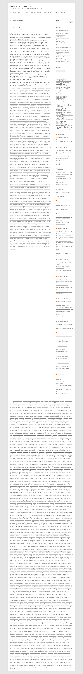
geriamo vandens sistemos (24, 415)
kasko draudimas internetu (63, 95)
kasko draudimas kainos (26, 166)
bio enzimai (16, 507)
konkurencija (36, 540)
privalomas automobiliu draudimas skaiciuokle (29, 213)
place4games (60, 568)
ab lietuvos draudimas (33, 88)
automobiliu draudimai (41, 104)
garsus (65, 568)
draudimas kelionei (23, 139)
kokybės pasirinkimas (39, 515)
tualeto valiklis (64, 486)
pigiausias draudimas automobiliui (30, 206)
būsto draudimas (28, 115)
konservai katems (46, 459)
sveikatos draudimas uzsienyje (44, 234)
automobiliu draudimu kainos (18, 108)
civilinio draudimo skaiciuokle (36, 124)
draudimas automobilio (21, 132)
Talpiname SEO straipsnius (63, 321)
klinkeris (66, 483)
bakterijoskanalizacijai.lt (22, 490)
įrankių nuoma (32, 506)
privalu (48, 603)
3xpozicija (63, 569)
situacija (36, 544)
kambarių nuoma (21, 595)
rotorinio (69, 620)
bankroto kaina (26, 527)
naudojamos (12, 561)
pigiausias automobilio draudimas (16, 204)
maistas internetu (25, 469)
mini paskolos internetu (28, 456)
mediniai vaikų (29, 478)
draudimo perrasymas (46, 152)
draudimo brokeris (32, 147)
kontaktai (37, 462)
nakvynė (57, 597)
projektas (12, 609)
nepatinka (12, 548)
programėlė (62, 540)
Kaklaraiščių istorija (60, 182)
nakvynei (28, 594)
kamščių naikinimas (62, 531)
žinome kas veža (13, 512)
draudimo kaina (17, 149)
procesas (34, 512)
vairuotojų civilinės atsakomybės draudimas (27, 244)
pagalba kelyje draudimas (17, 201)
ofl (36, 568)
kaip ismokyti (47, 466)
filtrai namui (29, 411)
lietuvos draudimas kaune (29, 183)
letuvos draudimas (14, 178)
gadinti (50, 560)
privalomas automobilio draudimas (42, 210)
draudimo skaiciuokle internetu (42, 153)
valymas (54, 561)
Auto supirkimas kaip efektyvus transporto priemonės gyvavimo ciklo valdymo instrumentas (64, 152)
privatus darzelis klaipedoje (31, 493)
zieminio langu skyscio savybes (54, 439)
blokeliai (60, 504)
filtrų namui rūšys (46, 410)
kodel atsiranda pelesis (37, 439)
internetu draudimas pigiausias (18, 162)
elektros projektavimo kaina (15, 611)
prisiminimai (30, 605)
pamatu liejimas (46, 503)
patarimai (46, 495)
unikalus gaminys (66, 529)
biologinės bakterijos (34, 470)
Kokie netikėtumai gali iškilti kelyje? (63, 45)
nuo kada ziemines (63, 438)
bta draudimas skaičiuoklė (28, 113)
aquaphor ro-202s (61, 421)
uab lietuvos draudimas (45, 241)
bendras (24, 626)
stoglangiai (64, 551)
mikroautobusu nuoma (56, 541)
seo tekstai (61, 121)
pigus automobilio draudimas (24, 209)
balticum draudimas (44, 108)
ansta (43, 568)
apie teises (47, 575)
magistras (67, 605)
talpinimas (46, 541)
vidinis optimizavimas (25, 445)
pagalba (16, 526)
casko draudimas (18, 121)
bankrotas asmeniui (63, 526)
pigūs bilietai (59, 574)
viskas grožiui (20, 586)
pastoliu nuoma (26, 506)
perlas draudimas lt (44, 201)
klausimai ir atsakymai (20, 551)
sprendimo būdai (61, 548)
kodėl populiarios (50, 510)
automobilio (35, 543)
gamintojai (51, 554)
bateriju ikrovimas (35, 487)
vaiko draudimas (13, 243)
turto (62, 541)
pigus (46, 540)
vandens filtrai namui (22, 407)
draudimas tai (21, 144)
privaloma (12, 605)
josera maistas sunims (48, 458)
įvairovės (26, 622)
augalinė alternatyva (24, 462)
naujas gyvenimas (26, 526)
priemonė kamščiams (65, 517)
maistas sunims (58, 472)
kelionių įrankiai (68, 583)
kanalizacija (17, 548)
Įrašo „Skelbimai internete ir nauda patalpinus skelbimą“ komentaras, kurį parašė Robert (63, 253)
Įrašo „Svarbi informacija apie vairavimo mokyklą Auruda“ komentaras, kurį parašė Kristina (64, 248)
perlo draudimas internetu (20, 203)
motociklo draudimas (22, 195)
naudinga (68, 552)
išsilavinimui (20, 606)
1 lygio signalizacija (59, 78)
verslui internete (41, 612)
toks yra (57, 538)
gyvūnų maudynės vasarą (33, 473)
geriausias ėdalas (32, 469)
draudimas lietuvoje (31, 139)
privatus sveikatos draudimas (44, 229)
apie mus (41, 462)
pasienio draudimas (36, 201)
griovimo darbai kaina (52, 484)
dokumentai (59, 495)
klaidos (37, 552)
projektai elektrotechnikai (29, 608)
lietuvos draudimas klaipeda (39, 183)
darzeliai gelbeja (56, 441)
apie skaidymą (64, 532)
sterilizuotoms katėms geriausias (59, 430)
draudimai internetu (25, 130)
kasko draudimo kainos (32, 167)
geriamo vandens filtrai (38, 416)
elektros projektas (13, 595)
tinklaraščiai (13, 591)
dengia (63, 554)
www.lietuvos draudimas (45, 246)
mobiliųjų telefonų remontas (47, 430)
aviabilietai (64, 79)
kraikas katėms (59, 473)
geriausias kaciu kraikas (60, 428)
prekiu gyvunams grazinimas (61, 455)
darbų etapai (26, 606)
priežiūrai (42, 548)
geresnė (33, 599)
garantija (28, 614)
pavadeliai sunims (14, 466)
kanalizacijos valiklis (41, 592)
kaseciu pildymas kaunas (43, 486)
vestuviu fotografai (17, 487)
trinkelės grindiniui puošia (41, 501)
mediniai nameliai (29, 479)
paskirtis (63, 521)
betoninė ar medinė (47, 521)
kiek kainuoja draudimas (23, 175)
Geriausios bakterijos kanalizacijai (62, 38)
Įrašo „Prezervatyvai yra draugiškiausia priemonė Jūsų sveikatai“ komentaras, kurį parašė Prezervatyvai (64, 242)
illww (35, 569)
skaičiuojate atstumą (22, 515)
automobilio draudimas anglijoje (30, 96)
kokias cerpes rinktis (35, 500)
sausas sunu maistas (34, 466)
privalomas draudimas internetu (40, 217)
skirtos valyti (64, 563)
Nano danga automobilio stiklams (62, 158)
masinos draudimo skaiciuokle (44, 192)
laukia (59, 616)
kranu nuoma (38, 506)
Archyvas (63, 12)
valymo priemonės (35, 520)
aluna (22, 476)
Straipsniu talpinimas (62, 374)
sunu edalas (24, 458)
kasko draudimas (25, 164)
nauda (11, 546)
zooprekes (24, 592)
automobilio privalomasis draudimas (33, 102)
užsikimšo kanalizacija (38, 534)
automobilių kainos (28, 108)
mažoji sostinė (26, 540)
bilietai (27, 572)
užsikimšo (24, 531)
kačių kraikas (53, 473)
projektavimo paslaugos (58, 608)
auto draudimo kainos (31, 93)
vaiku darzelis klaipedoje (40, 490)
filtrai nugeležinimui (68, 401)
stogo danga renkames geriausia (58, 483)
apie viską (21, 577)
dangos (15, 531)
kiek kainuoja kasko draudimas (35, 175)
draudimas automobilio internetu (32, 132)
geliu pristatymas (27, 489)
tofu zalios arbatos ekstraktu (41, 455)
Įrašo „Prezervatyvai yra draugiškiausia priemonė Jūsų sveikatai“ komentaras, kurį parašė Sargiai (64, 237)
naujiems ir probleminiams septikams (23, 496)
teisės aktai (48, 543)
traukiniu (23, 572)
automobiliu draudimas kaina (34, 105)
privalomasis (69, 549)
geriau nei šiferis (53, 529)
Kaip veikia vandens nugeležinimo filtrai (64, 287)
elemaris (51, 476)
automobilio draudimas (19, 96)
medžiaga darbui (32, 606)
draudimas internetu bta (17, 136)
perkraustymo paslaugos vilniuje (50, 456)
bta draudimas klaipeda (17, 113)
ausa (15, 571)
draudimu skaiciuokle (30, 155)
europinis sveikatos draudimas (18, 158)
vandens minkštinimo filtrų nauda (33, 413)
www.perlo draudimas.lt (25, 247)
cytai (38, 568)
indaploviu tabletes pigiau (18, 518)
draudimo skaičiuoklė (21, 153)
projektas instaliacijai (66, 609)
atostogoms (33, 565)
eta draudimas (41, 156)
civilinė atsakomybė (26, 121)
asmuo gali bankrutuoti (62, 524)
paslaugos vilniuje (40, 495)
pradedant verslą (39, 614)
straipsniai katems (68, 444)
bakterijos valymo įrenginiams (32, 507)
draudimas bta (27, 133)
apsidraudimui (33, 575)
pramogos (59, 599)
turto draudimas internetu (15, 241)
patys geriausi (54, 588)
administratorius (31, 529)
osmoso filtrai (27, 402)
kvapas (28, 546)
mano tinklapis (39, 619)
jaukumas (51, 557)
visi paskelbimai (13, 588)
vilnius (11, 541)
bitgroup (70, 569)
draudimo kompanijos (40, 150)
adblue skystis (30, 441)
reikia (66, 560)
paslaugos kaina (67, 592)
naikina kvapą (23, 532)
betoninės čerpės (57, 523)
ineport (69, 568)
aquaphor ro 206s (23, 424)
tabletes (58, 518)
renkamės (24, 546)
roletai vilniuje (58, 112)
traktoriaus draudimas (20, 237)
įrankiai (56, 612)
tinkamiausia (25, 538)
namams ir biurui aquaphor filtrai (17, 421)
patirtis (47, 523)
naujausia (38, 620)
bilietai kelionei (19, 580)
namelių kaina (34, 478)
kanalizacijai (32, 544)
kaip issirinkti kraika (13, 473)
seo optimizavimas (64, 114)
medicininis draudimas (39, 193)
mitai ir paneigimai (40, 512)
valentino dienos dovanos (62, 489)
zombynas (12, 592)
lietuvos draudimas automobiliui (21, 179)
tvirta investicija (68, 521)
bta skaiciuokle (21, 115)
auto (34, 541)
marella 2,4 (31, 476)
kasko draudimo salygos (42, 167)
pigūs (48, 572)
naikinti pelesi (45, 484)
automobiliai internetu (19, 94)
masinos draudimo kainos (33, 192)
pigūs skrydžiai (33, 619)
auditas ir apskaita (46, 571)
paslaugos (26, 512)
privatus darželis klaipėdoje (37, 492)
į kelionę (68, 582)
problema (17, 544)
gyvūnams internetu (66, 473)
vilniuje (66, 540)
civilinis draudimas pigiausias (39, 125)
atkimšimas (50, 531)
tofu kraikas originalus (51, 455)
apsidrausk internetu (42, 88)
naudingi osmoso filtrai (31, 405)
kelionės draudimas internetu (34, 170)
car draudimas (21, 119)
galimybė (48, 551)
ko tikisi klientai (64, 500)
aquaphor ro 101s (63, 422)
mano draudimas (32, 189)
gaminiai (16, 555)
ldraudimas (47, 176)
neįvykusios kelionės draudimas (35, 198)
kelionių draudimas (46, 172)
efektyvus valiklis (49, 483)
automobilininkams (41, 582)
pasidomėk (17, 623)
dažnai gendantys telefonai (18, 432)
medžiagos (67, 554)
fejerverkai (61, 469)
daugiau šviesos (70, 555)
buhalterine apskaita (37, 441)
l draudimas (28, 176)
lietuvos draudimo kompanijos (30, 187)
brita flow (47, 476)
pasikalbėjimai (52, 622)
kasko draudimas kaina (17, 166)
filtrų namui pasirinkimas (62, 405)
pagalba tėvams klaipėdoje (50, 490)
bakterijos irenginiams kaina (29, 483)
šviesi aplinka (63, 552)
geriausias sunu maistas (66, 472)
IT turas (57, 571)
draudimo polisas (13, 153)
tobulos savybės (39, 537)
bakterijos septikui (14, 495)
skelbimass (58, 569)
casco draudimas (27, 119)
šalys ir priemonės (66, 580)
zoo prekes (56, 476)
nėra (63, 588)
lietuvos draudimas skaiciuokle (21, 186)
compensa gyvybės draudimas (24, 128)
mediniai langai (60, 101)
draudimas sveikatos (14, 144)
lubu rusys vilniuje (31, 444)
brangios (31, 566)
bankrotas (41, 524)
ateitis (53, 620)
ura (68, 623)
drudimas (25, 156)
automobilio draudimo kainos (40, 101)
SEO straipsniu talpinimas (63, 147)
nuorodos (49, 462)
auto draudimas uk (23, 93)
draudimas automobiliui (44, 132)
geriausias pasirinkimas (23, 517)
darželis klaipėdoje (27, 492)
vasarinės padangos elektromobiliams (22, 433)
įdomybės (31, 622)
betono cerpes (28, 504)
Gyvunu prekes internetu (62, 346)
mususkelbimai (55, 568)
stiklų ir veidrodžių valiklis (19, 520)
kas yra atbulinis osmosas (63, 404)
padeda (40, 544)
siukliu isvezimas (54, 481)
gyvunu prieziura (42, 461)
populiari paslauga (18, 509)
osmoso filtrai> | (13, 402)
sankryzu (45, 600)
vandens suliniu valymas (53, 496)
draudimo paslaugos (37, 152)
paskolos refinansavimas (39, 447)
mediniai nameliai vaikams (41, 493)
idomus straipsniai (54, 520)
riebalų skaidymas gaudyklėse (33, 538)
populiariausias (31, 551)
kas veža (48, 509)
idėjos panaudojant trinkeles (31, 501)
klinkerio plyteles (61, 97)
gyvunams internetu (33, 464)
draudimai (48, 128)
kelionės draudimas (24, 170)
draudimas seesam (36, 142)
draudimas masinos (14, 141)
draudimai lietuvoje (32, 130)
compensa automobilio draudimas (29, 127)
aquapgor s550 (51, 419)
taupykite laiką (18, 529)
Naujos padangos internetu (63, 200)
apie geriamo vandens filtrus (53, 404)
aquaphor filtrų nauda (35, 418)
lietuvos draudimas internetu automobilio (22, 181)
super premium (13, 458)
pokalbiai (16, 583)
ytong (49, 504)
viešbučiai (32, 594)
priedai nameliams (67, 476)
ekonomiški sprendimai (48, 515)
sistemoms (58, 561)
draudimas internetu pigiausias (16, 138)
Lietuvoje (44, 614)
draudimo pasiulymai (29, 152)
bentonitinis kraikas (60, 459)
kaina (44, 537)
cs (56, 619)
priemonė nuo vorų (18, 425)
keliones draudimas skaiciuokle (16, 172)
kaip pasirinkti (17, 532)
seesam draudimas (37, 230)
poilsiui (61, 594)
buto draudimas (18, 118)
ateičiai (69, 616)
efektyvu (21, 561)
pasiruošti (41, 565)
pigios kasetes (69, 571)
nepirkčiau (35, 557)
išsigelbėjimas (36, 526)
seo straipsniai (62, 118)
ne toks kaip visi (46, 518)
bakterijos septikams (19, 500)
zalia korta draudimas (35, 247)
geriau (44, 514)
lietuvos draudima (42, 178)
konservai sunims (24, 459)
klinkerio (38, 555)
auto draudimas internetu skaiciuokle (23, 91)
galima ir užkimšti (37, 531)
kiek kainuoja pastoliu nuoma (22, 503)
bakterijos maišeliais (59, 498)
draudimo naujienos (41, 566)
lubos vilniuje (37, 444)
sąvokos (26, 551)
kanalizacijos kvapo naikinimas (60, 503)
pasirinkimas (54, 521)
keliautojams (56, 586)
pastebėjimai (31, 620)
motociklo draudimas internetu (32, 195)
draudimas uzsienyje (28, 144)
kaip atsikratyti (45, 546)
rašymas (16, 589)
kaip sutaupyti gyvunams (26, 461)
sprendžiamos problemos (35, 548)
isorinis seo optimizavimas (29, 436)
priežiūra (15, 554)
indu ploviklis (62, 487)
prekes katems (21, 466)
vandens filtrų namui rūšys (34, 408)
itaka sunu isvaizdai (13, 464)
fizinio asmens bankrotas (20, 524)
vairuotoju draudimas (23, 246)
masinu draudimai (13, 193)
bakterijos (44, 544)
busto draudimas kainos (17, 116)
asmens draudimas (34, 90)
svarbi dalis (19, 552)
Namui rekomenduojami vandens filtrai (64, 172)
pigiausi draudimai (36, 203)
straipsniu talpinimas (46, 591)
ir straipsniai (30, 578)
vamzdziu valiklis (53, 518)
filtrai (66, 88)
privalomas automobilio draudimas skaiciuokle (36, 212)
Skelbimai (39, 12)
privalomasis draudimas (29, 224)
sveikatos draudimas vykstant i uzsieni (17, 235)
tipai (62, 546)
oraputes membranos (56, 487)
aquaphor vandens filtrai (61, 415)
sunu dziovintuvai (17, 459)
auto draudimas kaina (35, 91)
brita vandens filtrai (29, 472)
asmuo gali (57, 526)
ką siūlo (14, 540)
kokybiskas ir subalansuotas (60, 464)
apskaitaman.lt (13, 496)
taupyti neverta (56, 537)
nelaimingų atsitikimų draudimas (33, 200)
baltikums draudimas (14, 110)
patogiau (40, 514)
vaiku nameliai (65, 479)
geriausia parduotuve (41, 464)
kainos (17, 541)
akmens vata (64, 504)
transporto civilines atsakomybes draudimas (33, 237)
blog (69, 87)
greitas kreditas (64, 445)
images (31, 626)
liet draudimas (20, 178)
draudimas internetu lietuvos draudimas (30, 136)
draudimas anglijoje (45, 130)
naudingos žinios (28, 585)
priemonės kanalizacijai (22, 495)
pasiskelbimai (12, 580)
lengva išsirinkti (60, 529)
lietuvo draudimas (27, 178)
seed (32, 568)
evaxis (15, 568)
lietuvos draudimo (20, 187)
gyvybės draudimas (31, 159)
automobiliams (53, 577)
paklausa (61, 597)
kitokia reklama (46, 585)
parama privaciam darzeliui (47, 441)
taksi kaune (62, 538)
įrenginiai (58, 546)
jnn (15, 594)
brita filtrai (54, 475)
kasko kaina (27, 169)
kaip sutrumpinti (25, 509)
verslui (57, 614)
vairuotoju (50, 600)
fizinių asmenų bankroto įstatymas (32, 524)
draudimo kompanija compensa (16, 150)
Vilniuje (36, 594)
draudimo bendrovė (14, 145)
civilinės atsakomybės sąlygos (24, 124)
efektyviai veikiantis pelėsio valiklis (30, 435)
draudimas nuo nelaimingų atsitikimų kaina (41, 141)
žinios (11, 625)
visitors (20, 592)
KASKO (17, 63)
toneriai (27, 486)
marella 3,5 (36, 476)
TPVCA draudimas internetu (40, 235)
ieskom (50, 568)
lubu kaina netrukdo (38, 442)
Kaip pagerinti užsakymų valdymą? (63, 316)
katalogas (12, 577)
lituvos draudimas (19, 189)
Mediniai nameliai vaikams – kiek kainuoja (64, 50)
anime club (58, 622)
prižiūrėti (19, 560)
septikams (59, 486)
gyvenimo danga (62, 535)
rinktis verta (19, 531)
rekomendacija (13, 565)
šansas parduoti (49, 582)
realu (16, 620)
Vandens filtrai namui (60, 35)
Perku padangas (61, 134)
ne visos (34, 561)
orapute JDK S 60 (48, 487)
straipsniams (31, 588)
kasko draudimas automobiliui (35, 164)
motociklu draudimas (43, 195)
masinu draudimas (21, 193)
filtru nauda (15, 470)
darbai (71, 605)
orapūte (57, 493)
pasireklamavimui (51, 578)
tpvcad (14, 237)
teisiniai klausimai (68, 586)
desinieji (49, 569)
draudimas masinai (47, 139)
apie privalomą (59, 549)
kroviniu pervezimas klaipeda (29, 481)
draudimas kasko (16, 139)
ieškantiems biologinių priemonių (66, 493)
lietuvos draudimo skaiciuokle (42, 187)
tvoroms (59, 521)
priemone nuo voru (61, 424)
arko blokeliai (42, 520)
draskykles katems (48, 447)
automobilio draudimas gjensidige (43, 96)
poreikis (62, 616)
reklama (19, 620)
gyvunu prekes (17, 445)
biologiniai (12, 549)
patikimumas (41, 487)
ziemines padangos (34, 452)
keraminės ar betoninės (25, 535)
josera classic (54, 435)
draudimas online (13, 142)
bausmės (32, 549)
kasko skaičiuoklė (33, 169)
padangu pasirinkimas (22, 453)
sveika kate (12, 445)
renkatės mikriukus (30, 515)
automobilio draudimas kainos (19, 99)
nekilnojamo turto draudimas (49, 616)
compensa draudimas (41, 127)
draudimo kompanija (43, 149)
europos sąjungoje (50, 526)
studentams (63, 605)
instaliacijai (68, 606)
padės (45, 565)
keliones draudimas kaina (45, 170)
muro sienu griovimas (25, 487)
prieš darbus (60, 557)
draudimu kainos (22, 155)
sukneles (47, 566)
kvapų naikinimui (64, 558)
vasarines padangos (26, 452)
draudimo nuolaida (20, 152)
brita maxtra (18, 476)
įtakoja (63, 515)
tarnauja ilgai (41, 521)
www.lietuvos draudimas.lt (15, 247)
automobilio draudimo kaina (28, 101)
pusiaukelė (20, 605)
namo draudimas (29, 196)
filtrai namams (29, 407)
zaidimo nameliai (60, 484)
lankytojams (21, 625)
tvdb (18, 594)
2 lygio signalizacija (66, 78)
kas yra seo (33, 425)
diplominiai (51, 605)
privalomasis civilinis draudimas (18, 224)
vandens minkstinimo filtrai (64, 128)
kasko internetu (22, 169)
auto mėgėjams (47, 574)
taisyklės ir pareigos (54, 509)
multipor (46, 504)
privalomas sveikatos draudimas (25, 218)
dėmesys (15, 538)
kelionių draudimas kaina (27, 173)
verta (31, 552)
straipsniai (47, 469)
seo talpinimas (53, 574)
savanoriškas (27, 566)
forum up (57, 620)
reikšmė (44, 603)
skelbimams (36, 577)
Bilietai (19, 12)
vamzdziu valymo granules (63, 496)
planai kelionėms (35, 585)
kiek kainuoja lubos (18, 444)
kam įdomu (35, 578)
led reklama (53, 467)
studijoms (63, 603)
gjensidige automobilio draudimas (38, 158)
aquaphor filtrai (69, 415)
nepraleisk (12, 623)
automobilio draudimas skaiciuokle (32, 99)
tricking (31, 569)
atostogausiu (23, 571)
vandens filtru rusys (23, 419)
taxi (14, 541)
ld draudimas (42, 176)
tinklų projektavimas (28, 611)
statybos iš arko (50, 501)
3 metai (31, 526)
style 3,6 (43, 476)
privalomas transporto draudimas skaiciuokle (41, 218)
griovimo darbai (69, 503)
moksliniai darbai (25, 617)
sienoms (61, 617)
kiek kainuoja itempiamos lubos (48, 442)
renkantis (39, 557)
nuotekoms (69, 544)
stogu (61, 620)
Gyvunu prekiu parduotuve (63, 259)
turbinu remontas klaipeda (59, 444)
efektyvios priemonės (49, 548)
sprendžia (17, 561)
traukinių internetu (52, 572)
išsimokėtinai (61, 591)
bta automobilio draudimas (42, 110)
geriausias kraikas (23, 475)
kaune (41, 538)
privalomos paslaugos (52, 549)
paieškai (30, 582)
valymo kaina (54, 560)
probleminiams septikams (50, 498)
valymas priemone (62, 520)
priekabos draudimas (31, 210)
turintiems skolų (55, 524)
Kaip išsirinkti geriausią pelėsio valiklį (63, 192)
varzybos (41, 600)
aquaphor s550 (40, 422)
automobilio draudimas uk (44, 99)
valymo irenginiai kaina (21, 493)
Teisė (45, 12)
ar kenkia (40, 546)
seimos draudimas (16, 232)
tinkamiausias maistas (17, 469)
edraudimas (35, 156)
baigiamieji (39, 605)
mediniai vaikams (54, 478)
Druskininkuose (13, 602)
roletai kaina (68, 110)
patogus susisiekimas (14, 515)
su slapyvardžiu (26, 583)
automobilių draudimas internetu (21, 105)
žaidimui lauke (19, 478)
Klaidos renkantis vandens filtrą (62, 156)
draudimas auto (13, 132)
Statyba (12, 15)
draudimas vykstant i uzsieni (38, 144)
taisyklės (11, 583)
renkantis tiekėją (57, 514)
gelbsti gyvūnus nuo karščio (23, 473)
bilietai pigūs (59, 572)
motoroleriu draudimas (21, 196)
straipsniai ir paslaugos (57, 582)
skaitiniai (28, 623)
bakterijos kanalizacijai (61, 84)
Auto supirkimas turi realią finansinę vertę (64, 324)
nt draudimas (43, 200)
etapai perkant (25, 534)
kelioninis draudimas (38, 172)
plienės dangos (43, 617)
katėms (58, 461)
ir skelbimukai (22, 585)
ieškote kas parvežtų (62, 509)
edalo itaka (69, 462)
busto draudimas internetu (37, 115)
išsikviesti (31, 540)
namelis (34, 479)
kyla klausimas (55, 531)
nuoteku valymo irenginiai (60, 102)
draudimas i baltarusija (26, 135)
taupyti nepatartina (18, 537)
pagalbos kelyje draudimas (27, 201)
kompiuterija (67, 585)
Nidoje (32, 597)
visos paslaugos (20, 588)
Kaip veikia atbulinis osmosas (62, 285)
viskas (61, 619)
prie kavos (24, 623)
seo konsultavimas (67, 112)
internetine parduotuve (27, 401)
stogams (38, 617)
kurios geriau (33, 535)
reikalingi (66, 589)
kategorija (66, 591)
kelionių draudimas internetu (16, 173)
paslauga (27, 552)
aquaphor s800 (30, 419)
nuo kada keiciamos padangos (58, 452)
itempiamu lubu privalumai (29, 442)
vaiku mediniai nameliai (41, 479)
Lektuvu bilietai (61, 189)
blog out (65, 623)
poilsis (49, 594)
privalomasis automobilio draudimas (39, 220)
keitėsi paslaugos (52, 538)
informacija (53, 512)
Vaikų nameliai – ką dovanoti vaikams (63, 55)
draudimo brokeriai (14, 147)
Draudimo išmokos (17, 85)
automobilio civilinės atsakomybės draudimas (33, 94)
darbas (11, 603)
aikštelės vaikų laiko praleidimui (38, 428)
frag (17, 592)
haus (52, 504)
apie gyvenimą (65, 578)
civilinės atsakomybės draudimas (36, 121)
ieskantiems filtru (67, 469)
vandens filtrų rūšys (53, 410)
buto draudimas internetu (27, 118)
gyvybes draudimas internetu (41, 159)
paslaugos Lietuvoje (52, 495)
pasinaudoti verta (38, 527)
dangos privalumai (65, 523)
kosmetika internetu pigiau (52, 489)
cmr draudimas (20, 127)
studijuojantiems (57, 605)
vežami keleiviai (43, 509)
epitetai (26, 514)
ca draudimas (15, 119)
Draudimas (26, 12)
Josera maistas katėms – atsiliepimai (63, 353)
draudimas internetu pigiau (43, 136)
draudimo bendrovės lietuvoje (44, 145)
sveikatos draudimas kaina (21, 234)
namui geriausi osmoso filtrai (21, 411)
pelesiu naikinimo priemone (37, 484)
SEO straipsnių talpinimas (21, 6)
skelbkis (11, 582)
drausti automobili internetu (17, 156)
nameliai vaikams (41, 478)
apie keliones (47, 577)
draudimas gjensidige (17, 135)
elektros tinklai (17, 609)
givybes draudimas (28, 158)
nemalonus (36, 546)
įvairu (43, 622)
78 (45, 625)
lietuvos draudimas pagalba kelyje (25, 184)
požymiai (36, 551)
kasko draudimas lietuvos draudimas (39, 166)
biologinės (48, 563)
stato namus (52, 503)
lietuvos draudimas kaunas (18, 183)
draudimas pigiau (21, 142)
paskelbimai (42, 575)
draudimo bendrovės (34, 145)
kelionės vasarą (22, 510)
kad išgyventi (44, 583)
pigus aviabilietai (62, 108)
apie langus (52, 575)
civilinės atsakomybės (28, 543)
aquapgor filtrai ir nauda (51, 418)
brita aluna (26, 476)
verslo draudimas (31, 246)
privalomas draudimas (29, 217)
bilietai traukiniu (32, 572)
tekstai (71, 575)
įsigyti (51, 555)
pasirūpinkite (35, 554)
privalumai (20, 555)
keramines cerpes (43, 500)
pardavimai (20, 554)
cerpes (58, 88)
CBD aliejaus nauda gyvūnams (62, 356)
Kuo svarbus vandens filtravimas (62, 59)
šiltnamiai (42, 472)
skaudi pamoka (24, 529)
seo (62, 112)
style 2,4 (39, 476)
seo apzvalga (61, 436)
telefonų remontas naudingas (50, 428)
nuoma (70, 572)
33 (43, 625)
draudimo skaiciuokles (14, 155)
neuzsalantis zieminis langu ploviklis (51, 450)
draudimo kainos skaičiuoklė (32, 149)
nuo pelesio (69, 492)
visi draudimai (37, 246)
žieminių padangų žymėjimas (54, 401)
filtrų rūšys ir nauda (58, 402)
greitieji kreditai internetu (22, 447)
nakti (63, 620)
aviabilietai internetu (63, 81)
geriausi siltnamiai (67, 466)
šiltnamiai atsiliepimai (46, 467)
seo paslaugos (61, 116)
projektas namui (51, 608)
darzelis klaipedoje (31, 490)
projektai (63, 606)
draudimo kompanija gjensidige (29, 150)
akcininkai (54, 569)
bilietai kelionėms (31, 574)
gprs (20, 594)
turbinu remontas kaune (49, 444)
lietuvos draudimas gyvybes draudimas (35, 179)
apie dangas (55, 555)
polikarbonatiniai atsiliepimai (36, 467)
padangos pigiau (41, 452)
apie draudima (59, 577)
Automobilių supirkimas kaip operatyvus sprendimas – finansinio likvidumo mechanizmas (64, 219)
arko (57, 504)
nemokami (33, 589)
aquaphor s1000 (58, 419)
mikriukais (70, 514)
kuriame (54, 515)
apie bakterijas (26, 544)
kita (58, 619)
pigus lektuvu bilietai (59, 109)
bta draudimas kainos (29, 111)
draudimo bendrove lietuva (24, 145)
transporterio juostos (26, 569)
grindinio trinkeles (40, 504)
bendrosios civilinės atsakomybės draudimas (27, 110)
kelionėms (28, 575)
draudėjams (64, 582)
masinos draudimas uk (22, 192)
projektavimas (35, 595)
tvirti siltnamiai (27, 467)
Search (57, 20)
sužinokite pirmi (55, 583)
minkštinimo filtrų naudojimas (40, 402)
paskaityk (32, 623)
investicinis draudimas (29, 162)
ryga (36, 541)
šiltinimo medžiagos (21, 501)
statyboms (65, 617)
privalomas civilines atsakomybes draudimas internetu (30, 215)
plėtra (38, 603)
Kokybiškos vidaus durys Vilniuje (62, 33)
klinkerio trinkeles (61, 99)
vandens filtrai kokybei (37, 407)
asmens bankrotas (43, 526)
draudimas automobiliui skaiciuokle (17, 133)
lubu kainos (25, 444)
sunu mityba (20, 464)
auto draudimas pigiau (44, 91)
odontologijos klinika (67, 456)
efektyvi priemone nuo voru (18, 435)
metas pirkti (69, 551)
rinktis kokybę (30, 534)
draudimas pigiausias (29, 142)
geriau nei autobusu (29, 510)
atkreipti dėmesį (43, 510)
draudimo (46, 144)
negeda (67, 569)
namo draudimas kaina (37, 196)
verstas (12, 555)
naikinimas (17, 558)
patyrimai (49, 583)
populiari (64, 555)
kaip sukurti (67, 515)
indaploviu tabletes (65, 506)
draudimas (39, 130)
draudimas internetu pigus (28, 138)
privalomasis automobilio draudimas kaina (33, 221)
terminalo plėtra (69, 602)
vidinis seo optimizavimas (39, 436)
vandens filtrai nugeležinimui (20, 413)
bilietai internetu (43, 572)
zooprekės (35, 475)
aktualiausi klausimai (59, 512)
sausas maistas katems (38, 459)
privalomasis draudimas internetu (41, 224)
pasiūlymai (17, 597)
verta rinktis (59, 515)
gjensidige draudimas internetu (21, 159)
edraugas (19, 568)
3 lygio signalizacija (59, 79)
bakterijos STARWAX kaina (40, 483)
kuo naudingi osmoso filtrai (41, 405)
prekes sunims (27, 466)
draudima (44, 128)
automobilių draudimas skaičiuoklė (20, 107)
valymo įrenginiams (52, 486)
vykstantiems (12, 551)
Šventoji (40, 591)
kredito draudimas (44, 175)
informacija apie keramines (47, 535)
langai (55, 552)
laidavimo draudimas (35, 176)
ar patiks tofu (17, 462)
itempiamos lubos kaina (59, 442)
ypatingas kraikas (53, 466)
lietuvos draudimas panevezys (38, 184)
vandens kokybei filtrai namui (45, 408)
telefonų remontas (26, 425)
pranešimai (56, 623)
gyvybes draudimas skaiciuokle (23, 161)
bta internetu (15, 115)
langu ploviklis (19, 452)
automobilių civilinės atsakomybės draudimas (27, 104)
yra (50, 588)
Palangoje (40, 594)
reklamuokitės (38, 583)
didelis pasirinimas (32, 537)
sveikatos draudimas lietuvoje (32, 234)
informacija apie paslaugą (58, 501)
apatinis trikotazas (34, 489)
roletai (69, 594)
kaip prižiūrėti (58, 506)
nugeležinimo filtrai (41, 424)
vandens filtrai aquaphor (28, 416)
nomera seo (52, 571)
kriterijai (36, 514)
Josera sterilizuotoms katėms (62, 351)
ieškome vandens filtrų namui (23, 408)
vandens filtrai (61, 124)
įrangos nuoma (39, 503)
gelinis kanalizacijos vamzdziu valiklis (31, 498)
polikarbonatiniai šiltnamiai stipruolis (25, 439)
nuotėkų (54, 589)
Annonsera (56, 12)
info (20, 461)
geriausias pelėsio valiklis (29, 427)
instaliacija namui (21, 608)
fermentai (70, 558)
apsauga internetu (59, 580)
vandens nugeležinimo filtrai (64, 130)
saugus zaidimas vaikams (45, 438)
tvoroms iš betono (28, 520)
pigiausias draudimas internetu (20, 207)
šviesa (11, 552)
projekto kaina (66, 608)
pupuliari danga (63, 537)
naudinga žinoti (22, 523)
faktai (14, 524)
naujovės (40, 622)
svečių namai (63, 600)
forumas (26, 625)
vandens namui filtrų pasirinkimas (57, 408)
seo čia (17, 585)
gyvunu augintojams (49, 461)
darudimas (33, 128)
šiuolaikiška (17, 614)
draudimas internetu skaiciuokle (39, 138)
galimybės (60, 612)
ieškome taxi (41, 540)
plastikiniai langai (61, 110)
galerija (28, 626)
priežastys (28, 549)
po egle (21, 557)
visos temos (20, 583)
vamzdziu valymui (41, 498)
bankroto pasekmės (47, 524)
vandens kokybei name (14, 410)
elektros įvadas (53, 611)
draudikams (29, 591)
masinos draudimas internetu (29, 190)
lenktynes (37, 600)
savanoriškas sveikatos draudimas (26, 230)
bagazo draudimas (36, 108)
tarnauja (11, 560)
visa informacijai (61, 583)
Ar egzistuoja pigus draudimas (20, 27)
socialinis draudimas (24, 232)
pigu (49, 595)
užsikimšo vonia (44, 531)
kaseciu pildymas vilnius (34, 486)
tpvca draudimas (31, 235)
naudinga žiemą (58, 551)
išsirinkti (11, 554)
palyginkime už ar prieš (48, 517)
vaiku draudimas (37, 243)
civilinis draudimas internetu (27, 125)
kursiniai (15, 606)
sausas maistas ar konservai (27, 449)
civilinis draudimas (18, 125)
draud (40, 128)
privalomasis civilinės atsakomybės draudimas (25, 223)
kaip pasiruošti (66, 510)
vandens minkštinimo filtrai (61, 411)
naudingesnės (44, 561)
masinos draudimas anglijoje (17, 190)
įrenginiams (40, 558)
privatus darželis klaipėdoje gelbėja (62, 490)
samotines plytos (14, 504)
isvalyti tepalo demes (36, 449)
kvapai (68, 546)
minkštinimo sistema (50, 402)
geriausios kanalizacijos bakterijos (21, 441)
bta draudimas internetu (19, 111)
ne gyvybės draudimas (24, 198)
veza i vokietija (60, 507)
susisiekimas (50, 540)
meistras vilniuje (60, 456)
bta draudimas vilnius (37, 113)
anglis (59, 500)
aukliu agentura (13, 493)
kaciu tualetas (30, 459)
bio (65, 544)
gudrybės (58, 600)
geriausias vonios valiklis (28, 432)
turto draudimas (46, 240)
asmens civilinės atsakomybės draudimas (22, 90)
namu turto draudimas (14, 198)
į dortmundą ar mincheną (58, 510)
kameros (40, 549)
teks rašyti (25, 605)
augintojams (39, 469)
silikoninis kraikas (53, 459)
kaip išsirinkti (43, 555)
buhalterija (12, 574)
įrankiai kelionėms (14, 586)
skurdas (11, 568)
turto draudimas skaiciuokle (35, 241)
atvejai (23, 552)
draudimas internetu (28, 541)
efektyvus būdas (21, 514)
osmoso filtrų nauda (20, 402)
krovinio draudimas (14, 176)
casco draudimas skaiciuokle (36, 119)
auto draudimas (41, 90)
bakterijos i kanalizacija (62, 82)
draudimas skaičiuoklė (45, 142)
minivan (12, 571)
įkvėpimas (12, 614)
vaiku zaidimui (63, 439)
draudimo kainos (24, 149)
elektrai (59, 606)
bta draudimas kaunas (38, 111)
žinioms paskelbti (20, 582)
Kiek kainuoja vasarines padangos (61, 453)
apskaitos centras (39, 571)
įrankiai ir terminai (14, 514)
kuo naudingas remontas (49, 433)
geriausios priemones (35, 496)
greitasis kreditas (57, 445)
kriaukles (56, 436)
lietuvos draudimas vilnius (43, 186)
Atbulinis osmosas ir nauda (61, 393)
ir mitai (16, 534)
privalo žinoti (18, 535)
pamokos (48, 614)
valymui (46, 560)
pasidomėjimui (16, 625)
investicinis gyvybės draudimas (40, 162)
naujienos (45, 462)
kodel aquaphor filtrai (28, 421)
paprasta (35, 566)
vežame (37, 509)
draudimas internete (35, 135)
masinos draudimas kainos (41, 190)
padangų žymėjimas (36, 401)
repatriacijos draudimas (14, 230)
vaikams (19, 438)
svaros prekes (21, 541)
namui (21, 549)
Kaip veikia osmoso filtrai (61, 160)
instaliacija (30, 609)
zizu (35, 588)
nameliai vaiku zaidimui (50, 479)
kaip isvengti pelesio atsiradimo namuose (52, 427)
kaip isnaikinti (20, 484)
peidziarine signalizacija (60, 103)
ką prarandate (47, 512)
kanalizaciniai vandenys (44, 496)
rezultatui (12, 589)
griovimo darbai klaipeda (46, 481)
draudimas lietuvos (39, 139)
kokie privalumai (42, 523)
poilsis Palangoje (66, 574)
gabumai (67, 603)
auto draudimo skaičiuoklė (41, 93)
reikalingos (38, 589)
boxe (44, 619)
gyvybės (55, 543)
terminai (15, 552)
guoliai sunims (62, 458)
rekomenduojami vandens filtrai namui (26, 410)
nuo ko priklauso (20, 512)
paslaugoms (61, 586)
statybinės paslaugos (19, 506)
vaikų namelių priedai (21, 486)
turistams (58, 594)
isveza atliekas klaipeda (51, 493)
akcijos (50, 541)
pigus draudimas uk (22, 210)
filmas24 (46, 568)
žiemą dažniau (48, 532)
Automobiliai (13, 12)
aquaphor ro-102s (44, 419)
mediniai (24, 478)
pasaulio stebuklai (62, 571)
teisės (43, 577)
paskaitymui (61, 623)
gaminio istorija (40, 517)
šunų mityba (41, 473)
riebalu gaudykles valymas (56, 532)
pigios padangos (17, 450)
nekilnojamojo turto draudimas (21, 200)
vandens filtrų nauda (21, 404)
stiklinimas (66, 572)
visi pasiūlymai (32, 583)
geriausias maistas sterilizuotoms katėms (25, 430)
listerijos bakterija (45, 439)
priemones (43, 563)
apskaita (16, 574)
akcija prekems (60, 466)
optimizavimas (47, 612)
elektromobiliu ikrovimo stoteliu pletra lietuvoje (42, 432)
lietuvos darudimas (35, 178)
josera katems (40, 458)
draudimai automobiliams (15, 130)
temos (47, 605)
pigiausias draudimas (19, 206)
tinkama (40, 554)
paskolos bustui (20, 456)
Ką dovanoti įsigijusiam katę (61, 358)
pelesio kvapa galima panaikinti (51, 424)
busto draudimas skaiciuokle (28, 116)
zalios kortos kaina (42, 247)
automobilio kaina (22, 102)
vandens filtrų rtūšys (67, 408)
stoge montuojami (42, 551)
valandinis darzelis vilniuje (32, 458)
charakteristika (33, 555)
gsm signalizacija (59, 89)
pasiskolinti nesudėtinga (34, 445)
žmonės (57, 565)
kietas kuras (44, 506)
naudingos (45, 558)
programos (64, 495)
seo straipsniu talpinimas (68, 119)
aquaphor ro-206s (21, 422)
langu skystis (54, 507)
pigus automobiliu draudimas (36, 209)
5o (34, 568)
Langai (49, 12)
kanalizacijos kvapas (42, 470)
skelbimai (28, 580)
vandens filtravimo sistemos (64, 125)
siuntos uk (24, 594)
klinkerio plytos (60, 98)
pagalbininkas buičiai (56, 517)
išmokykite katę (41, 456)
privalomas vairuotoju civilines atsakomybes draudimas (21, 220)
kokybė (54, 546)
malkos (56, 500)
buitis (16, 438)
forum (68, 619)
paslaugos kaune (20, 540)
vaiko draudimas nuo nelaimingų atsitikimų (25, 243)
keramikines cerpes (21, 504)
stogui (60, 554)
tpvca (27, 235)
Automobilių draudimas (15, 80)
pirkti (40, 552)
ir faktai (20, 534)
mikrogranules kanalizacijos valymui (16, 498)
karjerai (16, 605)
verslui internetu (52, 580)
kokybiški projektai (13, 608)
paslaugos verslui (18, 578)
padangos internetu (64, 449)
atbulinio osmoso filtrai (38, 404)
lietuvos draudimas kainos (36, 181)
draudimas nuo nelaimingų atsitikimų (25, 141)
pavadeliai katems (69, 464)
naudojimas (35, 558)
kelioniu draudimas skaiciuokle (38, 173)
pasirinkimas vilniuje (63, 441)
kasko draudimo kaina (23, 167)
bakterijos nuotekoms (62, 87)
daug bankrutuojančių (46, 527)
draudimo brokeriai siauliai (23, 147)
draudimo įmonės (39, 147)
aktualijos (47, 623)
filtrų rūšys (62, 401)
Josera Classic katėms (60, 349)
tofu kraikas (67, 459)
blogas (43, 469)
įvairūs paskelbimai (27, 577)
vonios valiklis (63, 518)
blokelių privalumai (34, 523)
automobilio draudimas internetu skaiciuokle (32, 97)
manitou (18, 571)
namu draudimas (45, 196)
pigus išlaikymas (43, 529)
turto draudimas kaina (25, 241)
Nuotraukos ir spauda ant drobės (62, 305)
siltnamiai (42, 444)
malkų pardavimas (50, 500)
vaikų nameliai (13, 478)
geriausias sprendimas (14, 517)
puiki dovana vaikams (18, 428)
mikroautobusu (40, 541)
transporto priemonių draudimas (36, 240)
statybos (34, 503)
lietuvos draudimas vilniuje (32, 186)
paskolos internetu (42, 445)
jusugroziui (39, 569)
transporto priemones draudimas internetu (20, 240)
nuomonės (42, 580)
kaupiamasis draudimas (42, 169)
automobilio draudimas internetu (16, 97)
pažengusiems (53, 603)
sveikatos (14, 543)
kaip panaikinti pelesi (27, 484)
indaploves (49, 507)
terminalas (16, 603)
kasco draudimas (18, 164)
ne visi (63, 560)
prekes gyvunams (35, 461)
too (40, 568)
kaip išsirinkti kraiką (41, 475)
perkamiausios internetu (14, 475)
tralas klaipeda (38, 481)
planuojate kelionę (49, 514)
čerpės (11, 531)
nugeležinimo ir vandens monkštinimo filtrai (55, 413)
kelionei (37, 565)
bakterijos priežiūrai (27, 500)
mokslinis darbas (21, 603)
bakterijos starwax (22, 507)
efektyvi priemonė (30, 531)
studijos (34, 605)
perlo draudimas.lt (29, 203)
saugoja (18, 565)
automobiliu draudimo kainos (33, 107)
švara (14, 546)
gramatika (12, 617)
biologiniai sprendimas (30, 532)
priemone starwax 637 (19, 483)
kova (31, 558)
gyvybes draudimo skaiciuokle (35, 161)
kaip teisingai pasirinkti (68, 512)
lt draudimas (26, 189)
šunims (55, 461)
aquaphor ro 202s (16, 424)
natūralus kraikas (66, 475)
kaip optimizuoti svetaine (49, 436)
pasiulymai (17, 577)
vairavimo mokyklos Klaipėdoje (45, 602)
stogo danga (60, 123)
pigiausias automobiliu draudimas (30, 204)
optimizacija (30, 612)
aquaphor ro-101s (37, 419)
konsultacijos (26, 586)
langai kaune (68, 566)
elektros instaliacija (24, 609)
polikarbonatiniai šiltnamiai (19, 467)
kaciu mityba (35, 456)
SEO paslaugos (60, 169)
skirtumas (16, 600)
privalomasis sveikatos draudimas (28, 226)
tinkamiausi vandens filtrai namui (48, 407)
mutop (61, 625)
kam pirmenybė (36, 510)
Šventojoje (53, 594)
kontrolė (36, 549)
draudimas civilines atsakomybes (36, 133)
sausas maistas (47, 473)
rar (15, 592)
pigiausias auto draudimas (45, 203)
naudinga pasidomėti (49, 537)
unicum (47, 619)
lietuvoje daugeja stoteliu (56, 432)
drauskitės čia (12, 585)
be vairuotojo (63, 566)
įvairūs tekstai (24, 578)
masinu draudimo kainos (30, 193)
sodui (24, 472)
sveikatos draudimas (40, 232)
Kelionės (33, 12)
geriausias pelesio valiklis (62, 435)
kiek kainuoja (69, 495)
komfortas (30, 554)
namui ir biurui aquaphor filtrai (66, 419)
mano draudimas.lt (39, 189)
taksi (54, 540)
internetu (28, 50)
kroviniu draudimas (22, 176)
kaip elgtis (20, 526)
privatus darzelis (21, 442)
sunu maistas (19, 458)
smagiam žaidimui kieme (27, 428)
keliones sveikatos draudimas (28, 172)
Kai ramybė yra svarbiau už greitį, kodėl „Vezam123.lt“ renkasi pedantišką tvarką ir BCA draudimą (64, 313)
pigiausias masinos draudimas (43, 207)
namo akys (52, 551)
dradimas (37, 128)
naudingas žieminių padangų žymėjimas (37, 433)
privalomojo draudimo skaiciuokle (31, 229)
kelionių (58, 543)
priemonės (28, 521)
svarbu (38, 560)
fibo (54, 504)
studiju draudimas (31, 232)
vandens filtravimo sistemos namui (60, 407)
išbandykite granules (21, 521)
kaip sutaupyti (25, 464)
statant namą (38, 535)
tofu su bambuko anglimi (30, 455)
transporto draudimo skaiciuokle (31, 238)
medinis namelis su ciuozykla (15, 449)
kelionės (18, 543)
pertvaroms (12, 619)
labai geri (29, 589)
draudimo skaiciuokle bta (31, 153)
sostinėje (20, 591)
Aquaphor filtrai (59, 36)
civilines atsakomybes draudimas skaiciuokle (32, 122)
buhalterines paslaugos (32, 495)
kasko (22, 543)
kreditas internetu (31, 447)
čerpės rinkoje (55, 535)
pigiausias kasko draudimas (32, 207)
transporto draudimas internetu (18, 238)
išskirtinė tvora (48, 520)
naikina (21, 548)
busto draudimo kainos (38, 116)
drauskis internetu (38, 155)
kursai (40, 577)
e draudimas (30, 156)
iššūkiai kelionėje (32, 509)
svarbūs (69, 588)
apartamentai (45, 594)
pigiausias (66, 538)
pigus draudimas (45, 209)
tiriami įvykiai (44, 549)
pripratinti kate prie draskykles (65, 447)
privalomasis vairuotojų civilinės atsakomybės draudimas (26, 227)
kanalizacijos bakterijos (60, 91)
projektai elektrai (45, 609)
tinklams (42, 595)
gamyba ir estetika (56, 534)
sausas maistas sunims (14, 461)
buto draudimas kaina (36, 118)
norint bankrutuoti (62, 527)
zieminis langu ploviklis (63, 450)
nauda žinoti (20, 538)
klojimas (48, 555)
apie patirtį (45, 578)
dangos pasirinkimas (32, 517)
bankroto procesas (54, 527)
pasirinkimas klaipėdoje (19, 492)
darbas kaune (45, 538)
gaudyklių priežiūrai (34, 521)
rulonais (15, 521)
